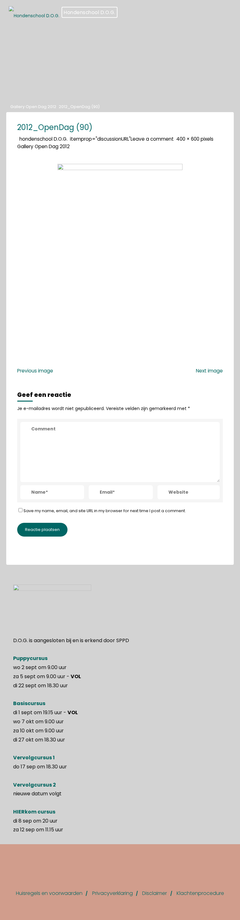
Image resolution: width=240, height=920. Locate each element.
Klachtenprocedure (200, 893)
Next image (209, 370)
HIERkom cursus (34, 811)
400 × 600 (188, 138)
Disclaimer (154, 893)
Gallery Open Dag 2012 (33, 106)
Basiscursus (29, 703)
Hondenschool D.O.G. (89, 12)
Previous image (35, 370)
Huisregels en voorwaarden (49, 893)
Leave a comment (152, 138)
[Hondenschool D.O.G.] (34, 12)
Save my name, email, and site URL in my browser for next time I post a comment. (104, 510)
